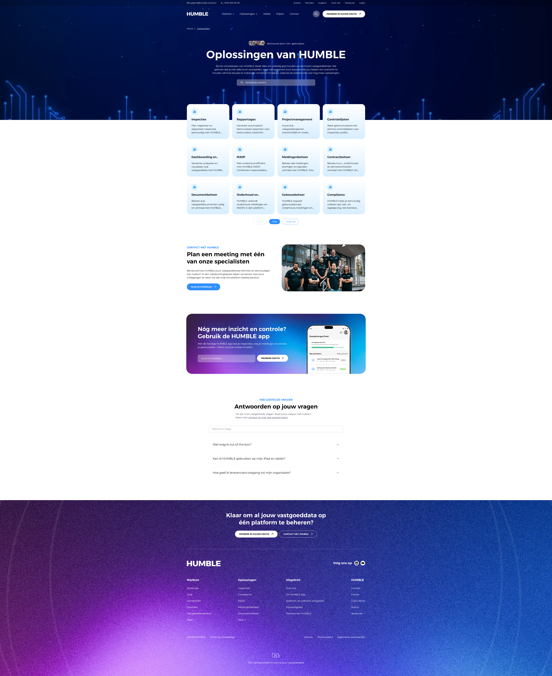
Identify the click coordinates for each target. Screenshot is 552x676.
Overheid (192, 607)
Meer (190, 619)
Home (190, 28)
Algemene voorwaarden (351, 637)
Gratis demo (358, 600)
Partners (309, 3)
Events (297, 3)
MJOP (241, 600)
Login (362, 3)
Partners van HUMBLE (299, 613)
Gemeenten (194, 600)
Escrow (308, 637)
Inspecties (244, 588)
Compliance (245, 594)
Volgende (290, 221)
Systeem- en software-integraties (305, 600)
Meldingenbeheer (248, 607)
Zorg (189, 594)
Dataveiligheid (294, 607)
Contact (294, 14)
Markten (227, 14)
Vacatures (350, 3)
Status (355, 607)
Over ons (335, 3)
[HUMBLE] (197, 14)
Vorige (260, 221)
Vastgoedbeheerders (199, 613)
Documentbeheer (248, 613)
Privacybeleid (325, 637)
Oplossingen (247, 14)
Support (322, 3)
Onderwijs (193, 588)
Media (267, 14)
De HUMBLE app (295, 594)
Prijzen (280, 14)
